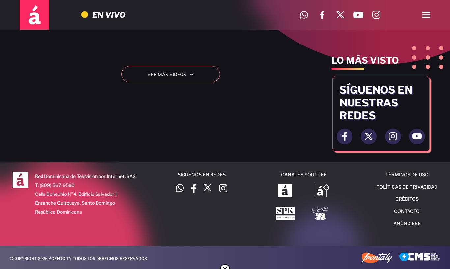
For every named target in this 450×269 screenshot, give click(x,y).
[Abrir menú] (426, 15)
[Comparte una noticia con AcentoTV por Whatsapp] (304, 15)
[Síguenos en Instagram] (376, 15)
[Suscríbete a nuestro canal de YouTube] (358, 15)
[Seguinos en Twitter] (369, 136)
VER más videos (173, 74)
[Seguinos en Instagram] (393, 136)
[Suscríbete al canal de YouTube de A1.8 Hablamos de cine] (321, 191)
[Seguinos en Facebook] (344, 136)
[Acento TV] (34, 15)
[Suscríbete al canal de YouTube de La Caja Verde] (321, 214)
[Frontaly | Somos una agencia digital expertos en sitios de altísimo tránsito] (377, 258)
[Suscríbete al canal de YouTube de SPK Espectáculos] (285, 214)
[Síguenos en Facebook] (322, 15)
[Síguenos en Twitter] (340, 15)
